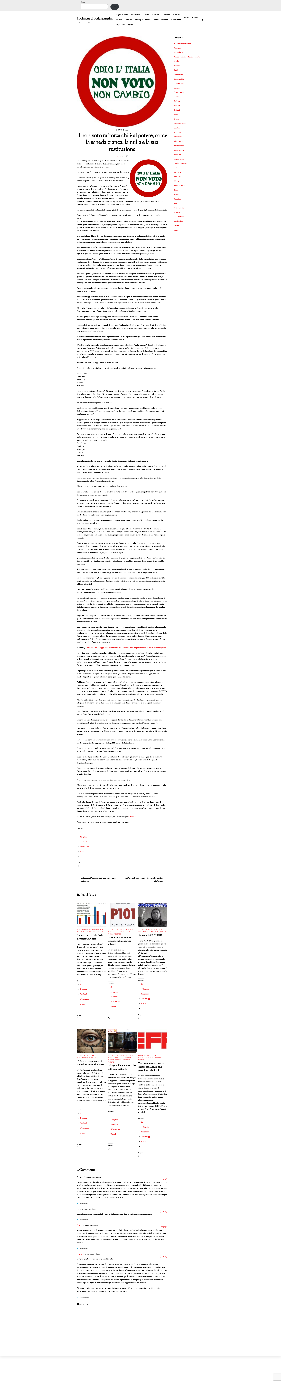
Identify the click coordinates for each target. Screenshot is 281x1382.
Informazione (83, 930)
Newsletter (135, 14)
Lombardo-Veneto (180, 163)
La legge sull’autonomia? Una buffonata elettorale (98, 880)
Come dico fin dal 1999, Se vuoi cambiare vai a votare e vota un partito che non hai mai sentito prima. (126, 647)
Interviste (177, 154)
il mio (79, 1225)
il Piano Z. (132, 817)
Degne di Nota (122, 14)
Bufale (176, 70)
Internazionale (96, 930)
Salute (176, 190)
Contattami (176, 19)
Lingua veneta (179, 159)
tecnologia (177, 212)
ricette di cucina (179, 185)
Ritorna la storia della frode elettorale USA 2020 (90, 937)
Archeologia (178, 52)
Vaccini (128, 19)
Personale (119, 1060)
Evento (176, 119)
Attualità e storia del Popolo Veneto (187, 57)
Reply (163, 1180)
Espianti (177, 110)
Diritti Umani (82, 1056)
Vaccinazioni (178, 221)
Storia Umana (179, 208)
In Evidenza (178, 132)
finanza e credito (180, 123)
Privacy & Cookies (142, 19)
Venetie (117, 934)
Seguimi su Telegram (124, 24)
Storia (110, 934)
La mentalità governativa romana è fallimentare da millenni (119, 941)
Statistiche (177, 199)
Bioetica (177, 66)
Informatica (143, 1058)
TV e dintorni (90, 932)
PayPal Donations (161, 19)
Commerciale (179, 79)
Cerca (83, 2)
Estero (176, 114)
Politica (119, 19)
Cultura (176, 14)
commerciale (178, 75)
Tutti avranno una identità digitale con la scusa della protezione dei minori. (151, 1067)
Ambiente (177, 48)
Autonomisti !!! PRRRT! (150, 935)
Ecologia (177, 101)
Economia (156, 14)
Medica (176, 168)
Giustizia (177, 128)
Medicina (177, 172)
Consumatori (144, 1056)
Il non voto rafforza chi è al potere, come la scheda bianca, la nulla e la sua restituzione (122, 143)
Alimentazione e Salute (182, 43)
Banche (176, 61)
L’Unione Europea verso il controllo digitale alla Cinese (144, 880)
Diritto (146, 14)
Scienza (167, 14)
